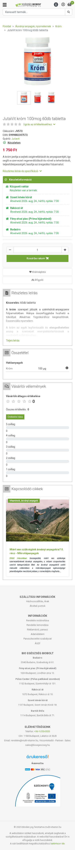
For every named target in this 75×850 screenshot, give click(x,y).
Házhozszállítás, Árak (37, 601)
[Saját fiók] (63, 5)
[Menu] (56, 4)
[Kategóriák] (5, 5)
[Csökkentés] (10, 250)
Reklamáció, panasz (37, 629)
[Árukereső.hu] (37, 758)
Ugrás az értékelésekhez (37, 124)
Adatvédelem (37, 634)
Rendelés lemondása (37, 625)
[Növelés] (65, 250)
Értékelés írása (15, 417)
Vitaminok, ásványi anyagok (24, 500)
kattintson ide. (58, 843)
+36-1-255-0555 (42, 731)
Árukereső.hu (37, 763)
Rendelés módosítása (37, 620)
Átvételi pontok (37, 606)
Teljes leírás (12, 340)
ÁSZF (37, 643)
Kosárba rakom (36, 258)
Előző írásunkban (18, 558)
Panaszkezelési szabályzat (37, 638)
